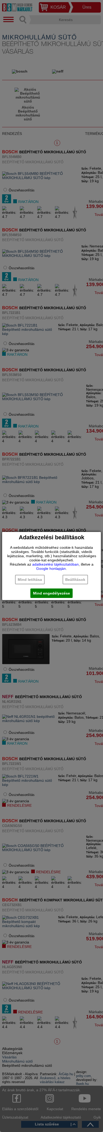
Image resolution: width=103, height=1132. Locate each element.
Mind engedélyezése (51, 593)
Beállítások (75, 579)
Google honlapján (51, 568)
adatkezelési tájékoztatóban (55, 564)
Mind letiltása (30, 579)
